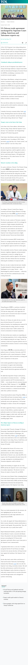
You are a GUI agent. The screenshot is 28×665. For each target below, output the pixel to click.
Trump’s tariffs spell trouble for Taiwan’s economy (13, 598)
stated (7, 141)
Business (3, 21)
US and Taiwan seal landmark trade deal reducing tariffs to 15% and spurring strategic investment (14, 591)
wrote (24, 397)
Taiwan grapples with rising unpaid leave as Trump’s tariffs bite (14, 604)
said (25, 111)
